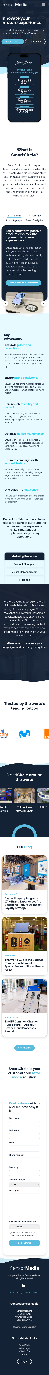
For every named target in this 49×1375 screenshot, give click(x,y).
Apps (24, 1354)
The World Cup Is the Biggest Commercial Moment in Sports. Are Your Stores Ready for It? (24, 964)
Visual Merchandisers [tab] (24, 571)
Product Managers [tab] (25, 564)
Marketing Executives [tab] (24, 556)
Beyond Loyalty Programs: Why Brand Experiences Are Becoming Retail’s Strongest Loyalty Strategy (23, 903)
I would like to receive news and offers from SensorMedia (23, 1234)
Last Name (14, 1130)
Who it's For (24, 1351)
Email (12, 1142)
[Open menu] (43, 4)
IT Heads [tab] (24, 579)
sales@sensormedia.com (24, 1327)
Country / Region (18, 1179)
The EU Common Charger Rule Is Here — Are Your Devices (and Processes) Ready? (21, 1026)
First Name (14, 1118)
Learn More (35, 41)
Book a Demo (12, 41)
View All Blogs (25, 1048)
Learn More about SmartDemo (23, 283)
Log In (24, 1361)
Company (14, 1167)
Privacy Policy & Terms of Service (24, 1292)
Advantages (24, 1348)
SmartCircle (24, 1345)
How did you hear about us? (22, 1221)
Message (14, 1190)
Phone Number (16, 1155)
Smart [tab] (14, 215)
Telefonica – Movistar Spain (24, 809)
